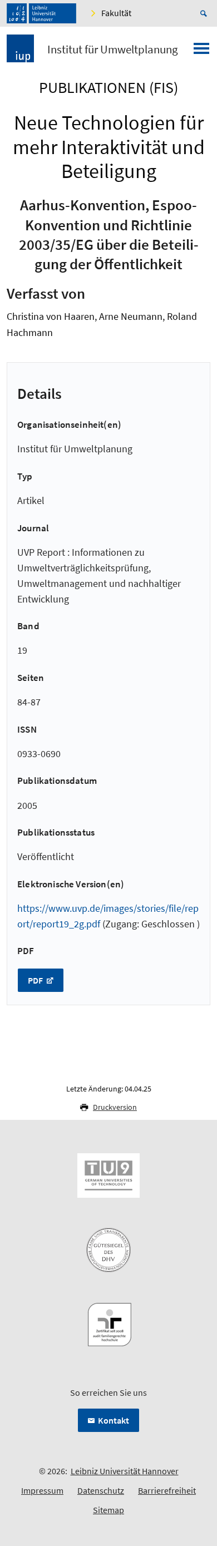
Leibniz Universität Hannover (125, 1470)
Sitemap (108, 1509)
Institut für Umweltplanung (112, 49)
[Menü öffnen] (201, 52)
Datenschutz (100, 1490)
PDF (36, 980)
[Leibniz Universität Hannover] (41, 13)
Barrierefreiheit (167, 1490)
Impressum (42, 1490)
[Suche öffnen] (205, 13)
